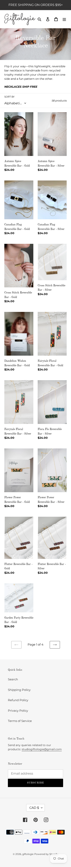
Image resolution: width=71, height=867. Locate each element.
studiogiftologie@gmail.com (42, 749)
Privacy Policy (18, 710)
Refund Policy (18, 700)
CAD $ (34, 808)
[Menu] (64, 19)
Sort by (9, 96)
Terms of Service (20, 721)
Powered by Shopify (46, 854)
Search (13, 679)
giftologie (28, 854)
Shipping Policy (19, 690)
